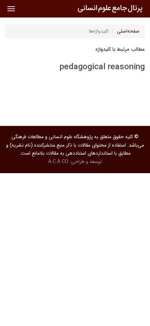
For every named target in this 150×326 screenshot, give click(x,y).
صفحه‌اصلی (128, 31)
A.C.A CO (58, 161)
